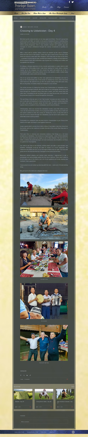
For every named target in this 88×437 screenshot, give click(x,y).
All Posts (15, 18)
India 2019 (35, 18)
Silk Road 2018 (43, 18)
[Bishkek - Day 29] (23, 394)
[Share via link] (30, 375)
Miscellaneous (62, 18)
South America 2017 (53, 18)
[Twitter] (72, 2)
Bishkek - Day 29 (19, 401)
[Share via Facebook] (20, 375)
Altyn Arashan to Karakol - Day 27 (64, 402)
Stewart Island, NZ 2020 (25, 18)
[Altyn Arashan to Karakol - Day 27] (65, 394)
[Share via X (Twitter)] (24, 375)
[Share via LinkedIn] (27, 375)
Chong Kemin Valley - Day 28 (43, 401)
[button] (72, 18)
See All (73, 386)
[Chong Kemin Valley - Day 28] (44, 394)
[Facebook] (69, 2)
